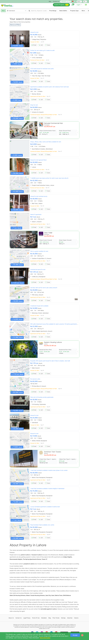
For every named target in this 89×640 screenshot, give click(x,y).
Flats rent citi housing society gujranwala (41, 397)
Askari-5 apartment (35, 214)
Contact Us (56, 1)
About (11, 618)
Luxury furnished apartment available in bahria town (45, 506)
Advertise (69, 618)
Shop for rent (34, 105)
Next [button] (77, 132)
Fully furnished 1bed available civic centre (42, 525)
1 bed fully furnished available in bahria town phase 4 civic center (49, 470)
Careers (76, 618)
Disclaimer (44, 618)
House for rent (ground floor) (38, 160)
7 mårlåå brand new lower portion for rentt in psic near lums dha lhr (49, 178)
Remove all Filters (15, 24)
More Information (45, 638)
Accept (75, 635)
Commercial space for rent (37, 269)
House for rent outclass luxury (38, 196)
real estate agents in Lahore (48, 609)
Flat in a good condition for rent (39, 251)
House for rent (34, 32)
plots (22, 554)
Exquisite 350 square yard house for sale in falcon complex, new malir (50, 361)
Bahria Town (58, 595)
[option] (20, 39)
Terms (36, 618)
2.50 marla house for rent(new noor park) (42, 68)
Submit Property (61, 5)
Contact (18, 618)
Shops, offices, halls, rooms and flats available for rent (45, 141)
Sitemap (63, 618)
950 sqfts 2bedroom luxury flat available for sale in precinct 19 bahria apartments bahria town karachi (59, 324)
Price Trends (56, 618)
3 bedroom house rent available (39, 306)
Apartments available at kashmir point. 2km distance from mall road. (49, 86)
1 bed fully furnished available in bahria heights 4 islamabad (47, 488)
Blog (50, 1)
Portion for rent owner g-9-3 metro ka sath (42, 50)
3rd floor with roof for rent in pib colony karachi (43, 287)
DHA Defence (67, 595)
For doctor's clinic (35, 379)
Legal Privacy (26, 618)
